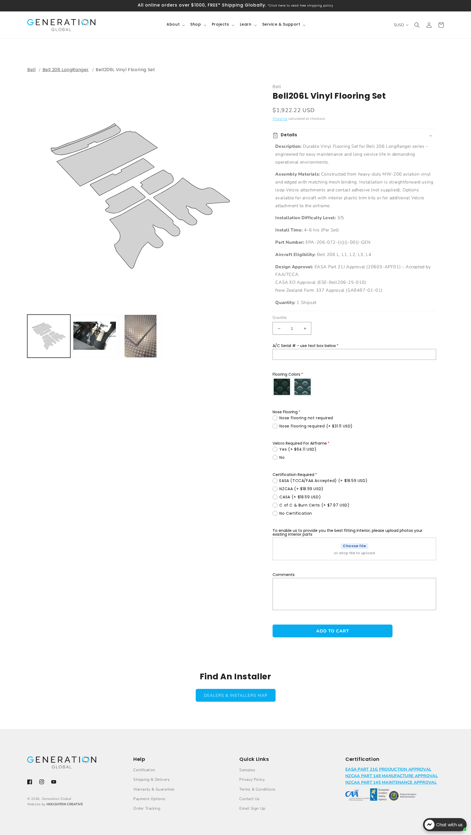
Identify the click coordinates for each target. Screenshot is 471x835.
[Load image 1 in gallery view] (48, 336)
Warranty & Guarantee (153, 789)
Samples (247, 770)
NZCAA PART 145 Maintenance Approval (391, 782)
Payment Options (149, 798)
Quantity (280, 317)
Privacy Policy (252, 779)
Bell (31, 70)
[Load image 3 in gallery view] (140, 336)
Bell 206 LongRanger (66, 70)
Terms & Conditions (257, 789)
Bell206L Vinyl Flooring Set (125, 70)
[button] (175, 25)
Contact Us (249, 798)
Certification (144, 770)
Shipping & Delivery (151, 779)
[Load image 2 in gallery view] (94, 336)
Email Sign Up (252, 808)
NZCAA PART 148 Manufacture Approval (391, 776)
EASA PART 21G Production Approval (388, 769)
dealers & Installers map (235, 695)
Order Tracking (146, 808)
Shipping (280, 118)
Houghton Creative (65, 804)
